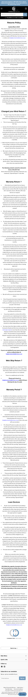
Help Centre (20, 687)
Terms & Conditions (18, 689)
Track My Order (8, 689)
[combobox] (12, 14)
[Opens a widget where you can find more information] (22, 694)
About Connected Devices (10, 687)
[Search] (25, 14)
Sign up (22, 678)
